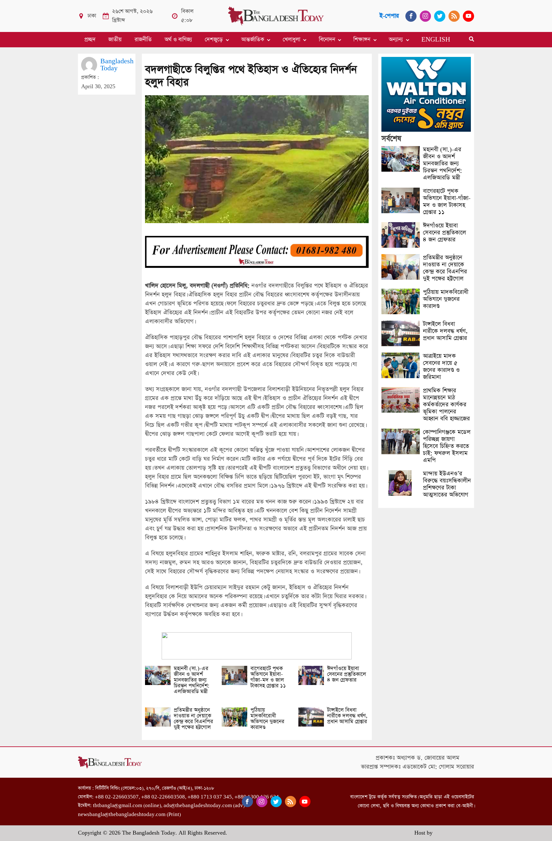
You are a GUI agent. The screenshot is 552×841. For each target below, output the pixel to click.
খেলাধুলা (291, 39)
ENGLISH (435, 39)
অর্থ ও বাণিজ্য (178, 39)
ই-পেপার (389, 16)
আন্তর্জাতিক (252, 39)
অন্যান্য (396, 39)
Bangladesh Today (117, 64)
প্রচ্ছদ (90, 39)
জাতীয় (115, 39)
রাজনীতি (143, 39)
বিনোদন (327, 39)
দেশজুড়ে (214, 39)
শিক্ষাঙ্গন (361, 39)
